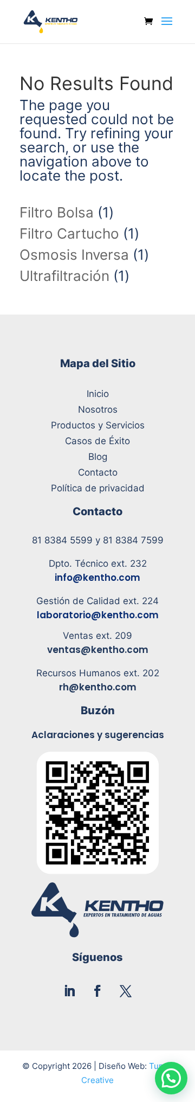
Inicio (98, 393)
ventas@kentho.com (97, 649)
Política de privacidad (98, 488)
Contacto (98, 472)
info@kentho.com (97, 577)
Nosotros (98, 409)
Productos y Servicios (98, 425)
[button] (171, 1078)
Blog (97, 456)
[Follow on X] (126, 991)
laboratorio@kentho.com (98, 615)
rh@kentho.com (97, 687)
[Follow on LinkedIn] (69, 991)
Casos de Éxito (97, 440)
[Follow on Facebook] (97, 991)
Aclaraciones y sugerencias (97, 734)
